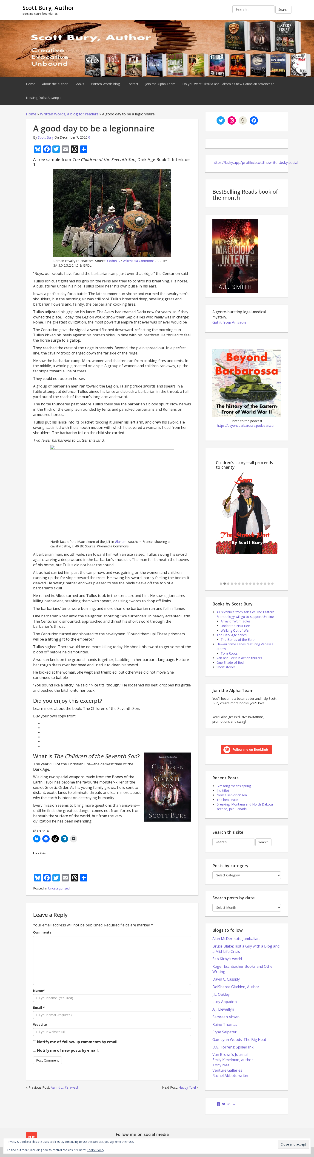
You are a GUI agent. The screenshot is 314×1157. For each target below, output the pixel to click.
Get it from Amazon (229, 322)
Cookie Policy (95, 1150)
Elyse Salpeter (224, 1031)
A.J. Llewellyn (223, 1009)
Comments (42, 932)
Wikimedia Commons (138, 261)
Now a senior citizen (232, 795)
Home (30, 84)
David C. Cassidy (226, 979)
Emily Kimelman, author (232, 1059)
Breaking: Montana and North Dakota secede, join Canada (245, 806)
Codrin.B (113, 261)
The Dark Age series (232, 635)
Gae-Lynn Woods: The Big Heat (239, 1039)
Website (40, 1024)
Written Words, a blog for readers (69, 114)
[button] (221, 584)
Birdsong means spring (234, 786)
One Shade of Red (230, 662)
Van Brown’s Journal (230, 1054)
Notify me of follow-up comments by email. (77, 1041)
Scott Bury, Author (48, 7)
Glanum (120, 541)
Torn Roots (229, 653)
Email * (39, 1007)
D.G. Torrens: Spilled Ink (233, 1047)
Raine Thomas (224, 1024)
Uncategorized (59, 888)
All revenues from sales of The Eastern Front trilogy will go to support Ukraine (245, 614)
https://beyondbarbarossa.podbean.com (247, 425)
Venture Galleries (227, 1070)
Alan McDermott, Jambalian (236, 938)
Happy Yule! (187, 1087)
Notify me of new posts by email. (68, 1050)
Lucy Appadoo (224, 1001)
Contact (132, 84)
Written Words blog (105, 84)
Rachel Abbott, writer (230, 1075)
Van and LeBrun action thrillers (239, 658)
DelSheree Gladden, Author (235, 986)
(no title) (223, 790)
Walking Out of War (235, 630)
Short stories (226, 667)
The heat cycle (227, 799)
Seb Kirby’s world (227, 958)
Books (79, 84)
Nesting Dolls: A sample (43, 97)
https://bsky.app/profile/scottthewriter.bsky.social (255, 162)
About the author (55, 84)
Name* (39, 990)
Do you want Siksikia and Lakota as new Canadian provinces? (228, 84)
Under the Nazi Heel (236, 626)
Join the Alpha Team (160, 84)
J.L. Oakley (221, 994)
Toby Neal (221, 1065)
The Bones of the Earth (238, 639)
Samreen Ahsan (226, 1016)
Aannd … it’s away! (64, 1087)
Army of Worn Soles (236, 621)
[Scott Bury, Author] (157, 48)
